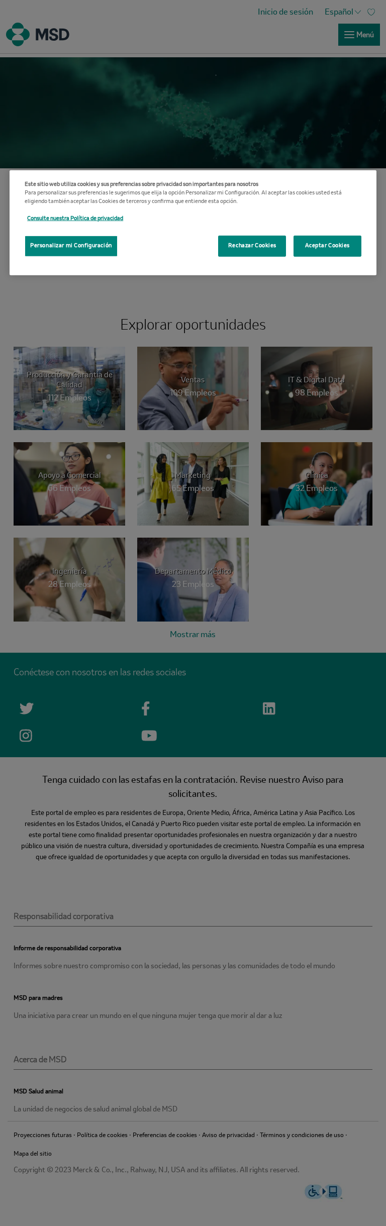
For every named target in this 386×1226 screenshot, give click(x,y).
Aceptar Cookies (327, 246)
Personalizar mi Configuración (71, 246)
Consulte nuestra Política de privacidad (75, 219)
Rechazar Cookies (252, 246)
